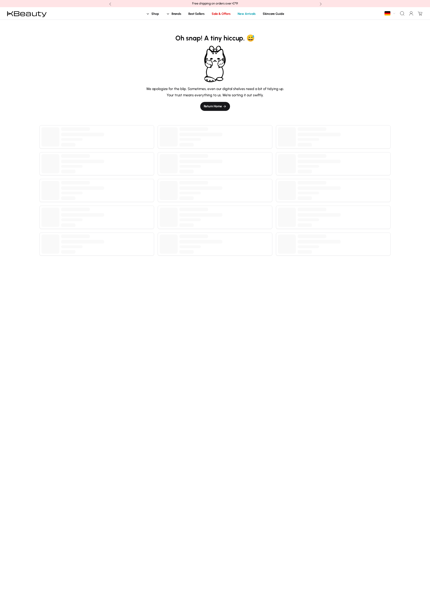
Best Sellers (196, 14)
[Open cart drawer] (419, 13)
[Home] (27, 13)
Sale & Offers (221, 14)
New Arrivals (247, 14)
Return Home (213, 106)
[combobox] (390, 13)
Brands (176, 14)
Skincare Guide (273, 14)
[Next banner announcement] (320, 3)
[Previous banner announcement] (110, 3)
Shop (155, 14)
